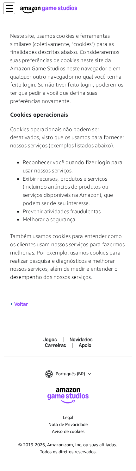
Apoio (85, 345)
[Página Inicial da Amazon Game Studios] (48, 9)
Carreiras (55, 345)
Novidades (81, 339)
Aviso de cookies (68, 431)
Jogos (50, 339)
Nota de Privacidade (68, 424)
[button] (9, 8)
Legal (68, 417)
